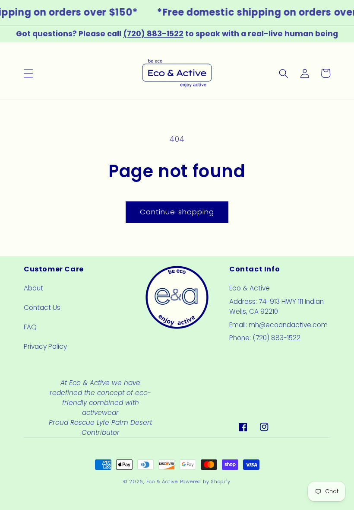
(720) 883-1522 (153, 34)
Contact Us (42, 307)
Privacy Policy (45, 346)
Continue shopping (177, 212)
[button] (28, 73)
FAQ (30, 327)
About (33, 288)
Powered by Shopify (205, 481)
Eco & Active (162, 481)
